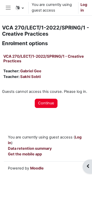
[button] (19, 7)
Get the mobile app (25, 154)
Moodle (37, 168)
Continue (46, 103)
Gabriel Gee (30, 71)
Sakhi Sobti (30, 76)
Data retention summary (30, 148)
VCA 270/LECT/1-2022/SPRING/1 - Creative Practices (43, 58)
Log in (83, 7)
